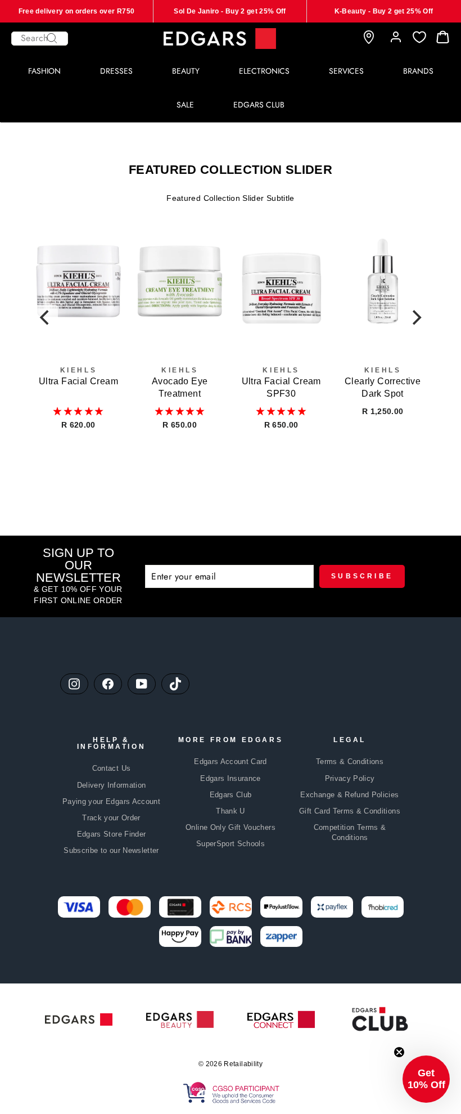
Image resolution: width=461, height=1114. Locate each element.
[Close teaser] (399, 1052)
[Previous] (45, 317)
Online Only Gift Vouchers (230, 827)
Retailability (243, 1064)
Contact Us (111, 768)
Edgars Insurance (230, 778)
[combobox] (39, 39)
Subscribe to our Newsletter (111, 850)
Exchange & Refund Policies (349, 794)
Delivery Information (111, 785)
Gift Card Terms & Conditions (349, 811)
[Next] (415, 317)
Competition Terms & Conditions (350, 832)
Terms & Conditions (349, 761)
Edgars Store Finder (111, 834)
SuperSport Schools (230, 843)
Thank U (230, 811)
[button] (78, 411)
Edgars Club (231, 794)
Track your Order (111, 818)
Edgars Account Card (230, 761)
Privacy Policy (350, 778)
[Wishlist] (419, 37)
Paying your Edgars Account (111, 801)
